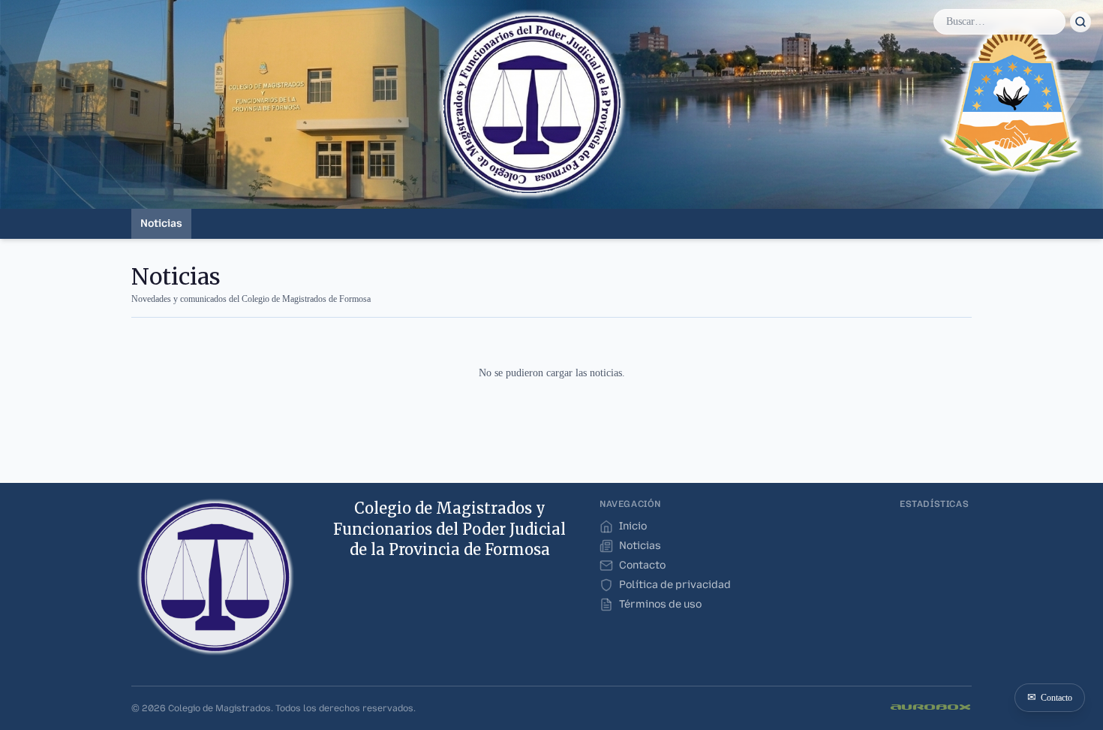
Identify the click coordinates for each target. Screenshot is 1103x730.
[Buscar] (1080, 21)
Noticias (161, 223)
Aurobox (931, 708)
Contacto (1049, 697)
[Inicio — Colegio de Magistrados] (215, 577)
